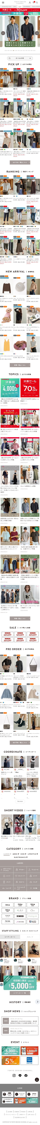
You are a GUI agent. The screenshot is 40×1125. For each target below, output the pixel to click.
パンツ (8, 882)
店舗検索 (16, 1111)
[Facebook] (26, 1075)
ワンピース (35, 869)
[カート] (33, 3)
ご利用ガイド (22, 1114)
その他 (35, 888)
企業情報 (30, 1111)
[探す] (37, 3)
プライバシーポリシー (11, 1114)
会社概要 (10, 1111)
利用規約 (23, 1111)
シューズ (8, 888)
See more (20, 801)
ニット (8, 876)
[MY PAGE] (30, 3)
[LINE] (20, 1075)
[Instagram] (14, 1075)
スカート (22, 882)
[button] (3, 33)
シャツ (35, 876)
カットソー (21, 876)
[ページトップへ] (37, 1080)
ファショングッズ (21, 888)
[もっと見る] (20, 993)
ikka (5, 959)
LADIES (20, 863)
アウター (22, 869)
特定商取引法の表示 (20, 1117)
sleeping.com (6, 6)
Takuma (6, 961)
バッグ (35, 882)
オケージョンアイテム (7, 869)
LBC (14, 6)
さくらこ (20, 961)
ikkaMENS (26, 6)
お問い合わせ (31, 1114)
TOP (19, 6)
